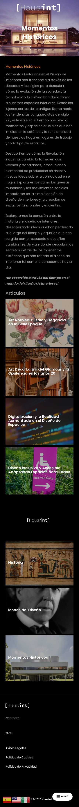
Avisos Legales (16, 748)
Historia (15, 562)
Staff (9, 733)
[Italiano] (25, 799)
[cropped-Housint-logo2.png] (38, 7)
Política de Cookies (19, 757)
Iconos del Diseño (24, 610)
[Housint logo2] (17, 705)
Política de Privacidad (21, 766)
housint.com (50, 799)
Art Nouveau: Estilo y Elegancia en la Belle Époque (37, 322)
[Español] (7, 799)
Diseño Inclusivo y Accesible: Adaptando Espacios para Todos (39, 470)
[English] (16, 799)
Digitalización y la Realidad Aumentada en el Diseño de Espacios (34, 421)
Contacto (12, 718)
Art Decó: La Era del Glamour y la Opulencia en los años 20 (38, 371)
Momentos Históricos (28, 657)
